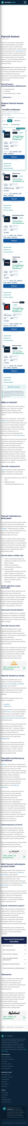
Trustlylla (4, 528)
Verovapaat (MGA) (15, 124)
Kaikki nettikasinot (5, 1068)
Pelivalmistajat (4, 1084)
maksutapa (19, 51)
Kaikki (9, 120)
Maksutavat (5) (7, 166)
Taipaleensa (5, 421)
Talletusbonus (17, 120)
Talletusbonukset (5, 1074)
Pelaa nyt (14, 157)
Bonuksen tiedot (7, 163)
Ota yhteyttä (4, 1095)
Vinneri (8, 712)
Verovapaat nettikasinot (7, 1066)
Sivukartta (3, 1097)
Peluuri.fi (11, 395)
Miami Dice (7, 706)
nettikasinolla (5, 738)
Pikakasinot (4, 1061)
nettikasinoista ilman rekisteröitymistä (13, 718)
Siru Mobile (4, 885)
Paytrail (3, 470)
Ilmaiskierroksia (5, 1079)
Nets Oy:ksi (21, 435)
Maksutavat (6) (7, 249)
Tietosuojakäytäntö (6, 1099)
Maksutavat (10, 1027)
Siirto (23, 883)
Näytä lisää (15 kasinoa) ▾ (14, 387)
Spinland (7, 704)
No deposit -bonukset (6, 1077)
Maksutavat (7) (7, 338)
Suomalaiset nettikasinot (7, 1059)
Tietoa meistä (4, 1092)
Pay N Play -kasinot (6, 1063)
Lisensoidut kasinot (6, 1102)
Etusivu (3, 1027)
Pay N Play (5, 124)
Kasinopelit (4, 1081)
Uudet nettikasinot (6, 1056)
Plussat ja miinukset (8, 168)
